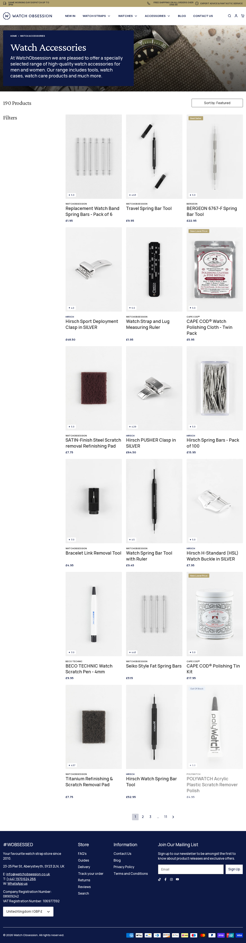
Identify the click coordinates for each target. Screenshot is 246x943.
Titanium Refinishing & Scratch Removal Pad (89, 782)
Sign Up (234, 869)
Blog (182, 16)
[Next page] (173, 817)
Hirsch (70, 316)
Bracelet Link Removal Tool (93, 553)
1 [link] (135, 816)
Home (13, 35)
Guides (83, 860)
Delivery (84, 867)
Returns (84, 880)
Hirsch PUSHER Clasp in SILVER (151, 443)
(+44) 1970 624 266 (21, 879)
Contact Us (203, 16)
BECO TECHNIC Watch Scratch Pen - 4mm (89, 669)
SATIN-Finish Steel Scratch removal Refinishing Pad (93, 443)
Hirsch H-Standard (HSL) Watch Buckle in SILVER (213, 556)
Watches (125, 16)
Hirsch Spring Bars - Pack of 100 (213, 443)
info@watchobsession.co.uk (28, 874)
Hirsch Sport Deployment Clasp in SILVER (92, 324)
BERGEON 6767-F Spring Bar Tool (212, 211)
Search (83, 893)
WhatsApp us (17, 883)
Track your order (90, 873)
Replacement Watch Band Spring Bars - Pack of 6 (92, 211)
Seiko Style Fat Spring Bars (154, 666)
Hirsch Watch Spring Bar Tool (151, 782)
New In (70, 16)
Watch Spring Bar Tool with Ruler (149, 556)
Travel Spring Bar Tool (149, 208)
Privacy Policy (124, 867)
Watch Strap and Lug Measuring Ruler (148, 324)
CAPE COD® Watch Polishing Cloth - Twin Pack (209, 327)
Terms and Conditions (131, 873)
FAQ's (82, 853)
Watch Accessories (32, 35)
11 (165, 816)
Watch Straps (94, 16)
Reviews (84, 887)
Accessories (155, 16)
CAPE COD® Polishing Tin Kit (213, 669)
